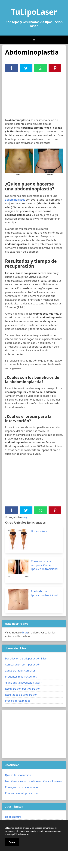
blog (25, 632)
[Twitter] (26, 68)
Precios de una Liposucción (21, 793)
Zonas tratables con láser (20, 670)
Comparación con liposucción (22, 664)
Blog (25, 517)
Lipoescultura (13, 816)
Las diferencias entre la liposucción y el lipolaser (33, 781)
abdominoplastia (15, 199)
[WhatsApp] (40, 68)
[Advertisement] (34, 96)
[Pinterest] (55, 68)
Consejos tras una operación (22, 787)
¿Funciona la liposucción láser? (23, 682)
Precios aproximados (17, 700)
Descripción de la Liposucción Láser (26, 658)
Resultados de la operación (21, 694)
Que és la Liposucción (18, 775)
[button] (34, 40)
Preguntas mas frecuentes (21, 676)
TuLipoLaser (34, 12)
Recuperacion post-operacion (22, 688)
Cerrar (12, 842)
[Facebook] (11, 68)
